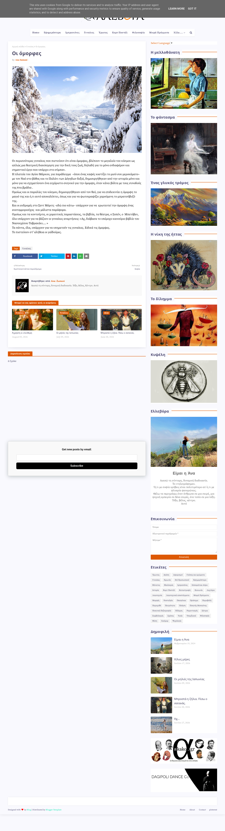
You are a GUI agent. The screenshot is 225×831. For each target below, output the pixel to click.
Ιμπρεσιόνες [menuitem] (72, 32)
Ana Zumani (21, 60)
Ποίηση (182, 605)
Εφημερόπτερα (199, 580)
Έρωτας (155, 575)
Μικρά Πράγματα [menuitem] (159, 32)
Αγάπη (166, 575)
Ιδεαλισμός (168, 585)
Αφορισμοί (178, 575)
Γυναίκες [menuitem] (89, 32)
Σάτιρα (205, 610)
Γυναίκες (30, 46)
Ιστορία (155, 590)
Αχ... (177, 719)
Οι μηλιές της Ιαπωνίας (67, 333)
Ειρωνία (167, 580)
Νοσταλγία (168, 600)
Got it (192, 8)
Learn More (176, 8)
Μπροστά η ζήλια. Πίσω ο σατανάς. (117, 333)
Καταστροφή (185, 590)
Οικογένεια (181, 600)
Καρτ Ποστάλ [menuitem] (119, 32)
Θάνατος (156, 585)
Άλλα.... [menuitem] (178, 32)
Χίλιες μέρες (182, 659)
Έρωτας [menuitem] (103, 32)
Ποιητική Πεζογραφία (161, 610)
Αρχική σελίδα (18, 46)
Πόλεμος (179, 610)
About (192, 810)
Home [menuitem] (35, 32)
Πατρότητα (170, 605)
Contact (202, 810)
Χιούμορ (164, 621)
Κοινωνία (199, 590)
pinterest (213, 810)
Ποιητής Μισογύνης (198, 605)
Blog (29, 810)
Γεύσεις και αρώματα (196, 575)
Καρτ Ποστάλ (169, 590)
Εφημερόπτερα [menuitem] (52, 32)
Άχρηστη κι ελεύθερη (22, 333)
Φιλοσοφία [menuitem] (138, 32)
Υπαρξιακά (191, 616)
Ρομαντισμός (192, 610)
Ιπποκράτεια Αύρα (200, 585)
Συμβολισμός (157, 616)
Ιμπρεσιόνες (182, 585)
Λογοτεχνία (157, 595)
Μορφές (155, 600)
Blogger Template (53, 810)
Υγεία (180, 616)
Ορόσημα (194, 600)
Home (182, 810)
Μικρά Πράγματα (201, 595)
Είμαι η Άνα (181, 639)
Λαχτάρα (211, 590)
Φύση (154, 621)
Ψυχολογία (176, 621)
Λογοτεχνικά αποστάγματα (177, 595)
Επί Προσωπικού (182, 580)
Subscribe (76, 465)
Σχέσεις (171, 616)
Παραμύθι (156, 605)
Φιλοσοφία (204, 616)
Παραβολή (206, 600)
